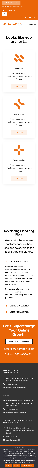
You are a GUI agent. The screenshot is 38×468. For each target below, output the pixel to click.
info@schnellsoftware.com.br (16, 413)
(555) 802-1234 (23, 354)
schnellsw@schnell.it (13, 440)
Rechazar (16, 465)
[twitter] (25, 17)
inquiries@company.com (19, 349)
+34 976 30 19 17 (12, 384)
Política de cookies (27, 465)
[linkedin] (34, 17)
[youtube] (30, 17)
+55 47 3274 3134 (12, 409)
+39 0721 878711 (11, 436)
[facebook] (21, 17)
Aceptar (8, 465)
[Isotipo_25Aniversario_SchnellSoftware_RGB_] (12, 22)
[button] (19, 261)
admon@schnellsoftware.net (16, 388)
